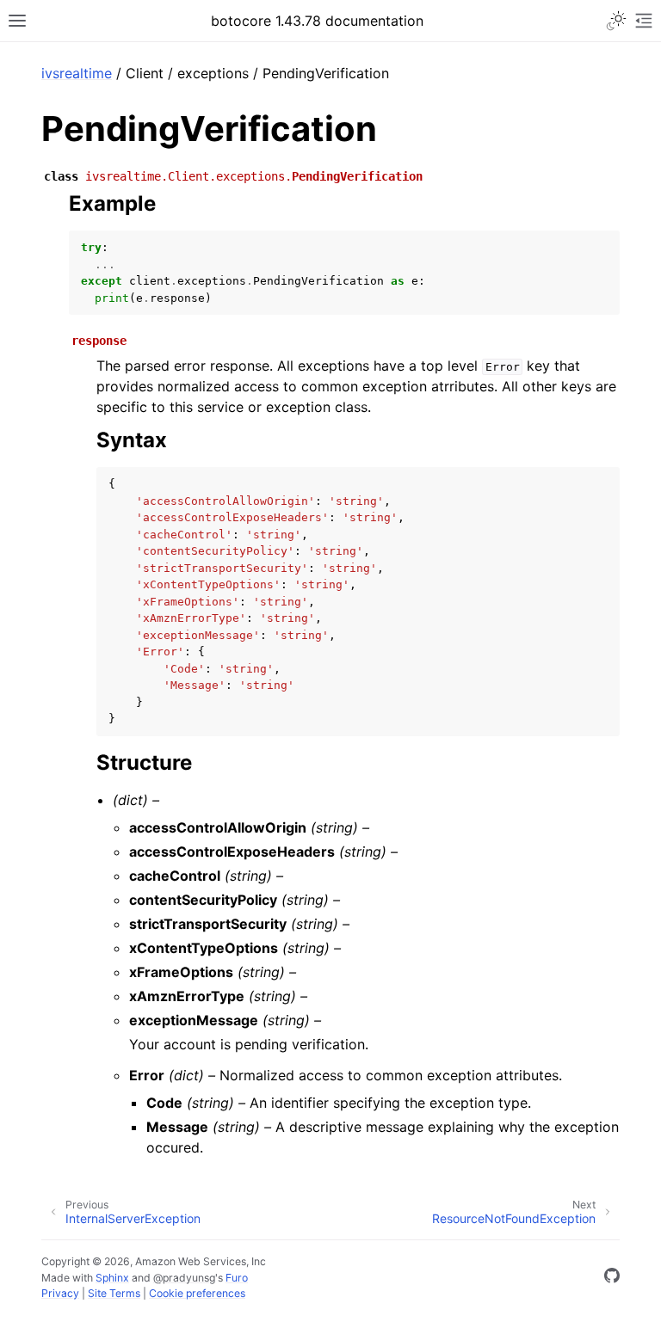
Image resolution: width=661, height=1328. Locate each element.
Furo (236, 1277)
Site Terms (114, 1293)
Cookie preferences (197, 1293)
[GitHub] (612, 1278)
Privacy (60, 1293)
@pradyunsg (184, 1277)
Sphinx (112, 1277)
